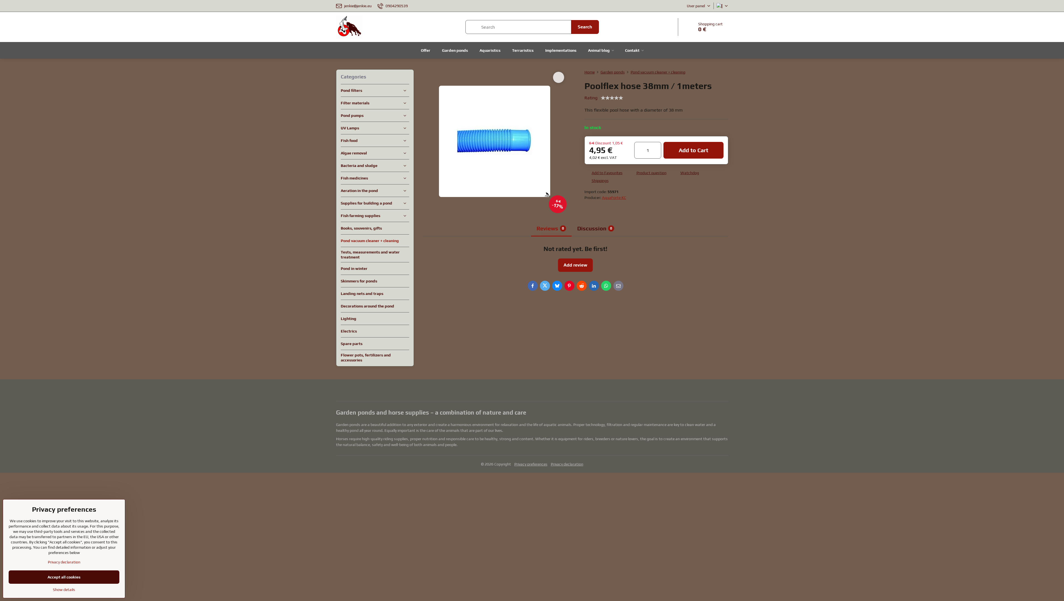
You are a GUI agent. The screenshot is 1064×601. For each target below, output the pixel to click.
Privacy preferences (530, 464)
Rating (591, 97)
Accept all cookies (64, 577)
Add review (575, 265)
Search (585, 26)
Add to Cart (693, 150)
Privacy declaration (567, 464)
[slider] (612, 98)
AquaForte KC (614, 197)
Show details (64, 589)
